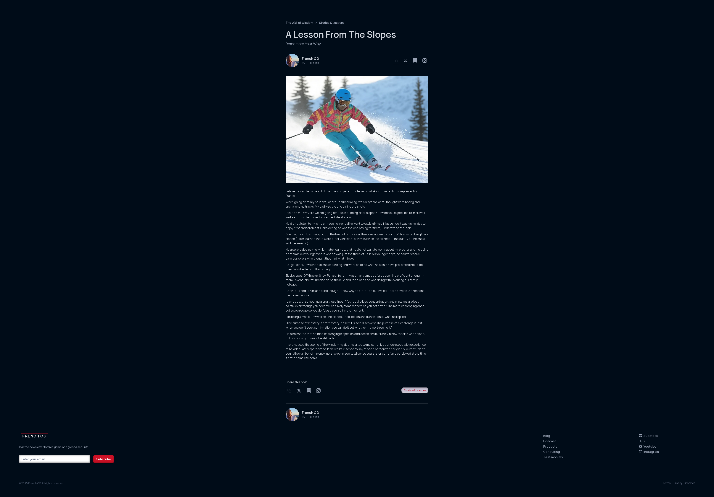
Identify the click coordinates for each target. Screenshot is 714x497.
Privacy (678, 483)
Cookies (690, 483)
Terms (667, 483)
